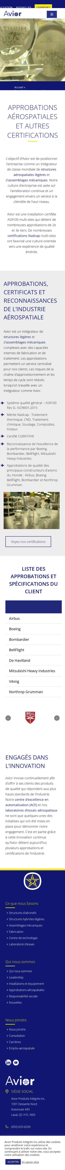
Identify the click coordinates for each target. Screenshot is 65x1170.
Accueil (18, 87)
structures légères (17, 337)
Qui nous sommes (20, 971)
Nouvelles (15, 1002)
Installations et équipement (26, 984)
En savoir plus (30, 1162)
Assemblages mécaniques (25, 925)
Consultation (17, 1036)
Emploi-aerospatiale (22, 1048)
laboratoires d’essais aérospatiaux (31, 810)
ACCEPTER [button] (13, 1161)
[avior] (12, 12)
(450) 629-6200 (21, 1127)
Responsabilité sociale (23, 996)
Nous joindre (17, 1029)
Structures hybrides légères (26, 919)
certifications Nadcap (24, 235)
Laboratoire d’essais (21, 944)
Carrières (15, 1042)
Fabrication (16, 932)
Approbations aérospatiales (26, 990)
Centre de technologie (23, 938)
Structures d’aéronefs (22, 913)
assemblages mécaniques (27, 180)
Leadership (16, 977)
